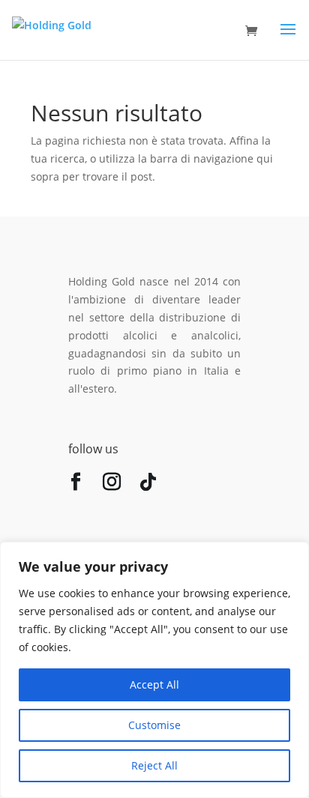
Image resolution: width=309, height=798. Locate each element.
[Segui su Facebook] (76, 485)
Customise (154, 725)
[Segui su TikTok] (148, 485)
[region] (154, 670)
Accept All (154, 684)
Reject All (154, 765)
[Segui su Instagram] (112, 485)
